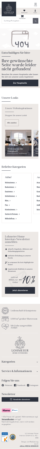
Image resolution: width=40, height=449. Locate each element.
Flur (6, 205)
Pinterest (8, 385)
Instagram (34, 385)
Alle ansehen (12, 123)
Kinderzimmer (10, 209)
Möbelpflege (10, 218)
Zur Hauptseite (20, 83)
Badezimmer (10, 187)
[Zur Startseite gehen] (9, 9)
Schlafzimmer (10, 196)
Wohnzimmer (10, 182)
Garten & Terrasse (11, 214)
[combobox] (17, 21)
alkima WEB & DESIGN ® (29, 446)
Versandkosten (8, 419)
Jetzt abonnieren (20, 290)
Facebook (21, 385)
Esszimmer (9, 191)
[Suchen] (35, 21)
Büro (7, 200)
